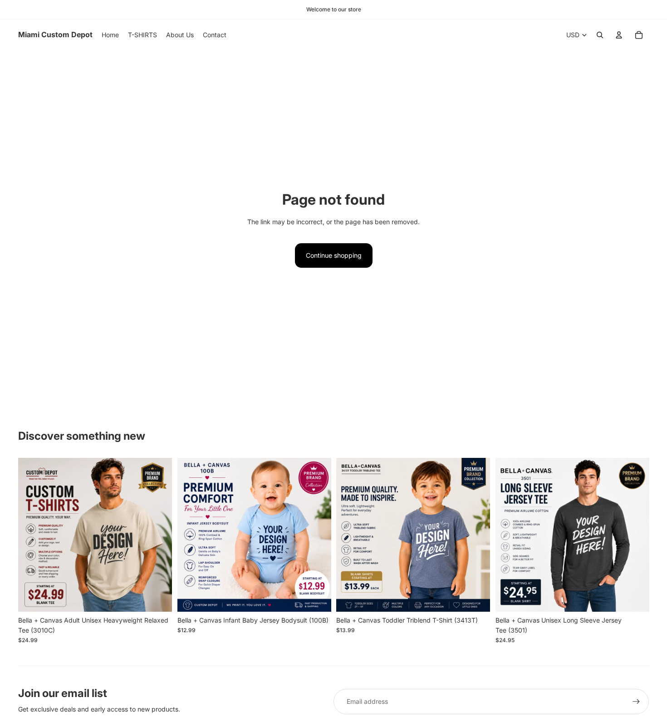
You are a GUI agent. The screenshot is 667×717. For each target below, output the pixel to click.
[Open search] (600, 35)
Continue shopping (334, 255)
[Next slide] (158, 535)
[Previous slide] (31, 535)
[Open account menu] (619, 35)
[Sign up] (636, 701)
